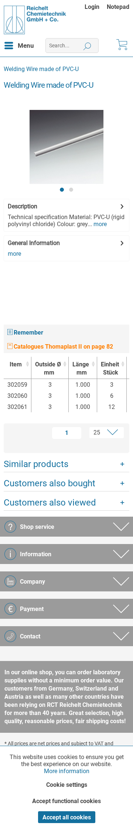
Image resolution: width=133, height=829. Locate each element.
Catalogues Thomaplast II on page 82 (62, 346)
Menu (26, 45)
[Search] (87, 45)
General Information (34, 242)
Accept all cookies (66, 817)
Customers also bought (49, 483)
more (99, 224)
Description (22, 206)
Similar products (36, 464)
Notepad (118, 6)
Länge (80, 368)
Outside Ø (48, 368)
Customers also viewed (50, 502)
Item (16, 364)
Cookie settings (66, 784)
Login (92, 6)
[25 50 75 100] (104, 432)
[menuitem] (96, 7)
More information (66, 771)
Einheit (110, 368)
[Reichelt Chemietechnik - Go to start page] (35, 20)
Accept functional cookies (66, 801)
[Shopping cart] (121, 45)
